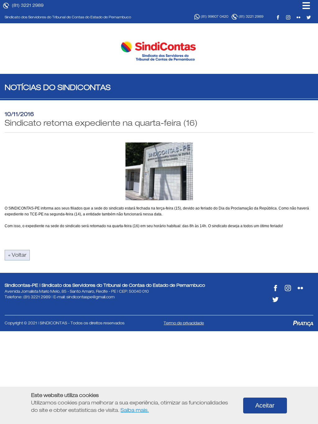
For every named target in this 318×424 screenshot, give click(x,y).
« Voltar (17, 255)
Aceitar (265, 405)
